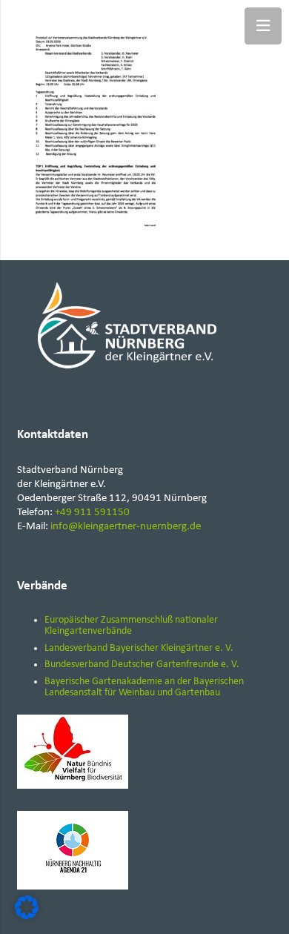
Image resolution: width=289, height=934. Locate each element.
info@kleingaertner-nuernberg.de (125, 526)
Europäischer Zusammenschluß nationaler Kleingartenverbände (131, 626)
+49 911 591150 (92, 512)
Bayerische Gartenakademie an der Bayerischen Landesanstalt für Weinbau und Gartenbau (144, 687)
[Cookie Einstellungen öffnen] (27, 916)
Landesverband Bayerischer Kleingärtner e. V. (138, 648)
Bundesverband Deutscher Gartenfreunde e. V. (141, 664)
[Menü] (263, 25)
